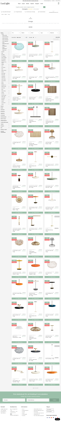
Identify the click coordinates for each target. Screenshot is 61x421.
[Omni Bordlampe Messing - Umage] (35, 221)
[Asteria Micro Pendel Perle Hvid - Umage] (35, 178)
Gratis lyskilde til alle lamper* (6, 11)
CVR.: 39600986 (3, 410)
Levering (23, 411)
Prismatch (23, 415)
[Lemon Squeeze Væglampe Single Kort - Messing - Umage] (19, 221)
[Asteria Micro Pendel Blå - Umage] (52, 307)
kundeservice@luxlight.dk (14, 415)
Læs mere (30, 26)
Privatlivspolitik (24, 414)
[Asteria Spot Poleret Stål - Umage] (52, 242)
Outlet (41, 3)
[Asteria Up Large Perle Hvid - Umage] (19, 112)
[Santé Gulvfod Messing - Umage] (52, 221)
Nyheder (32, 3)
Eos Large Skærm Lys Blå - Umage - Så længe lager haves (17, 57)
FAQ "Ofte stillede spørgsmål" (39, 415)
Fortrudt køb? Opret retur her (39, 412)
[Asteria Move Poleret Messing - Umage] (52, 328)
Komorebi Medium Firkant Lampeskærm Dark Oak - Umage (50, 122)
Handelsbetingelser (25, 410)
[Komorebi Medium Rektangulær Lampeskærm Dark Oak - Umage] (52, 89)
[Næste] (59, 39)
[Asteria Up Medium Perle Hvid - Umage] (19, 69)
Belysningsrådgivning (47, 0)
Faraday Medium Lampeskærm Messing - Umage (33, 252)
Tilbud (19, 3)
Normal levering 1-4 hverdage (30, 11)
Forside (2, 14)
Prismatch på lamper (42, 11)
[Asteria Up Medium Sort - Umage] (19, 307)
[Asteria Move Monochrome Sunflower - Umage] (19, 265)
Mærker (27, 3)
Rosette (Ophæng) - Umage (50, 358)
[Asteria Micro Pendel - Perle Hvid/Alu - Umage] (35, 371)
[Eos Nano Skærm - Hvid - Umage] (35, 69)
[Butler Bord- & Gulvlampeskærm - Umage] (19, 328)
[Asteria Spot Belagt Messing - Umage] (52, 134)
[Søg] (44, 7)
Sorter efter (14, 37)
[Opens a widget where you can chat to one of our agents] (57, 419)
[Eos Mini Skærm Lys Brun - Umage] (19, 242)
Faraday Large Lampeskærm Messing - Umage (33, 338)
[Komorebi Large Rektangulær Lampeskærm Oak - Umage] (35, 134)
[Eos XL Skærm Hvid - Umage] (52, 265)
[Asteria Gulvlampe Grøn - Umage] (35, 307)
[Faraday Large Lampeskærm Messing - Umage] (35, 328)
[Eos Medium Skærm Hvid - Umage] (19, 134)
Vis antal (30, 37)
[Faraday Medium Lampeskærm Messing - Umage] (35, 242)
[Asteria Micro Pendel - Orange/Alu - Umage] (35, 265)
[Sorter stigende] (27, 37)
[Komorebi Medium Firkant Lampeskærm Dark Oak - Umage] (52, 112)
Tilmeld (54, 400)
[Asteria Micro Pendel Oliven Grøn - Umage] (35, 47)
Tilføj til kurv (19, 61)
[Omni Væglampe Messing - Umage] (52, 157)
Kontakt (53, 0)
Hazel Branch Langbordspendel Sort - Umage (32, 121)
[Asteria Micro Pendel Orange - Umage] (19, 285)
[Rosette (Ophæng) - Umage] (52, 350)
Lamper (23, 3)
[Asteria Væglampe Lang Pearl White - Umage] (19, 371)
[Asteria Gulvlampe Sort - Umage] (52, 47)
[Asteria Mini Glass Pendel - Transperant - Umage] (52, 199)
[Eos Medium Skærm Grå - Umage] (19, 350)
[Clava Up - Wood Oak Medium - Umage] (19, 199)
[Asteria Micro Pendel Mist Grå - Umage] (52, 69)
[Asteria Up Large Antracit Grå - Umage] (35, 350)
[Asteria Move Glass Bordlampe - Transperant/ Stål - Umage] (35, 285)
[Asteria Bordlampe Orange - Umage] (35, 199)
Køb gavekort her (37, 414)
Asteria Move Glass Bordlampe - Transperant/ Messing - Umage (17, 99)
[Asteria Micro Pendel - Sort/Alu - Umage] (35, 89)
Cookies (23, 412)
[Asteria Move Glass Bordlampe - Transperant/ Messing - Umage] (19, 89)
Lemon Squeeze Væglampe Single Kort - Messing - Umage (17, 230)
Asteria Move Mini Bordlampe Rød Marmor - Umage (17, 187)
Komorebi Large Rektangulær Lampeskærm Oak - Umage (33, 144)
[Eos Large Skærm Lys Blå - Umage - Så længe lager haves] (19, 47)
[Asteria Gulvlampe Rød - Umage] (35, 157)
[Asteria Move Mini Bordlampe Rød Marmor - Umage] (19, 178)
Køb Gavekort (58, 0)
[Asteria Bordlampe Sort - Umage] (52, 285)
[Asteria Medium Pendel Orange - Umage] (52, 371)
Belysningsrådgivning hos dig (38, 410)
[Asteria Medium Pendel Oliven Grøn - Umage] (52, 178)
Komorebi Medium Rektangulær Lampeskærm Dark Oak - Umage (50, 99)
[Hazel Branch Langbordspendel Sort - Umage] (35, 112)
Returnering (36, 411)
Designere (37, 3)
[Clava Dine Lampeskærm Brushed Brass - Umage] (19, 157)
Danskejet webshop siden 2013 (53, 12)
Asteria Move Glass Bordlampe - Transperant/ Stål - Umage (33, 294)
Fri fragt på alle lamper (18, 11)
